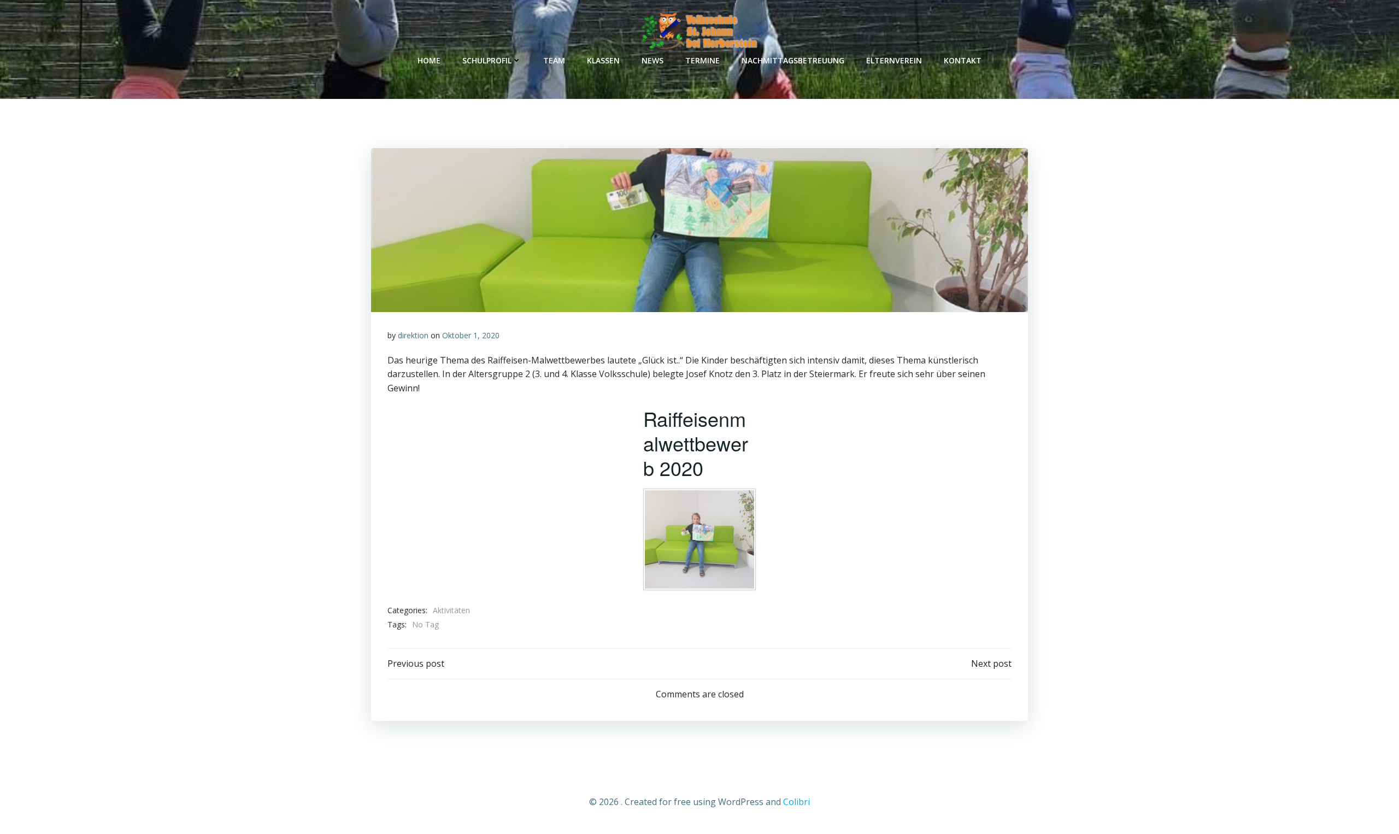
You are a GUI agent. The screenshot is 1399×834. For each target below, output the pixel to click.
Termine (702, 60)
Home (429, 60)
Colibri (796, 802)
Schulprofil (487, 60)
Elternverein (894, 60)
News (652, 60)
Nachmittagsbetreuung (793, 60)
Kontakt (962, 60)
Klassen (603, 60)
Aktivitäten (451, 610)
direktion (413, 335)
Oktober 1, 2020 (470, 335)
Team (554, 60)
